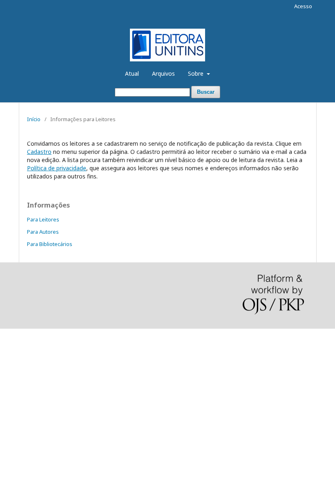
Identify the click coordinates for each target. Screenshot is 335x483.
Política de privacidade (56, 168)
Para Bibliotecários (49, 244)
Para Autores (43, 231)
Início (33, 119)
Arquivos (163, 73)
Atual (132, 73)
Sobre (196, 73)
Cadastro (39, 152)
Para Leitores (43, 219)
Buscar (205, 92)
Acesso (303, 6)
